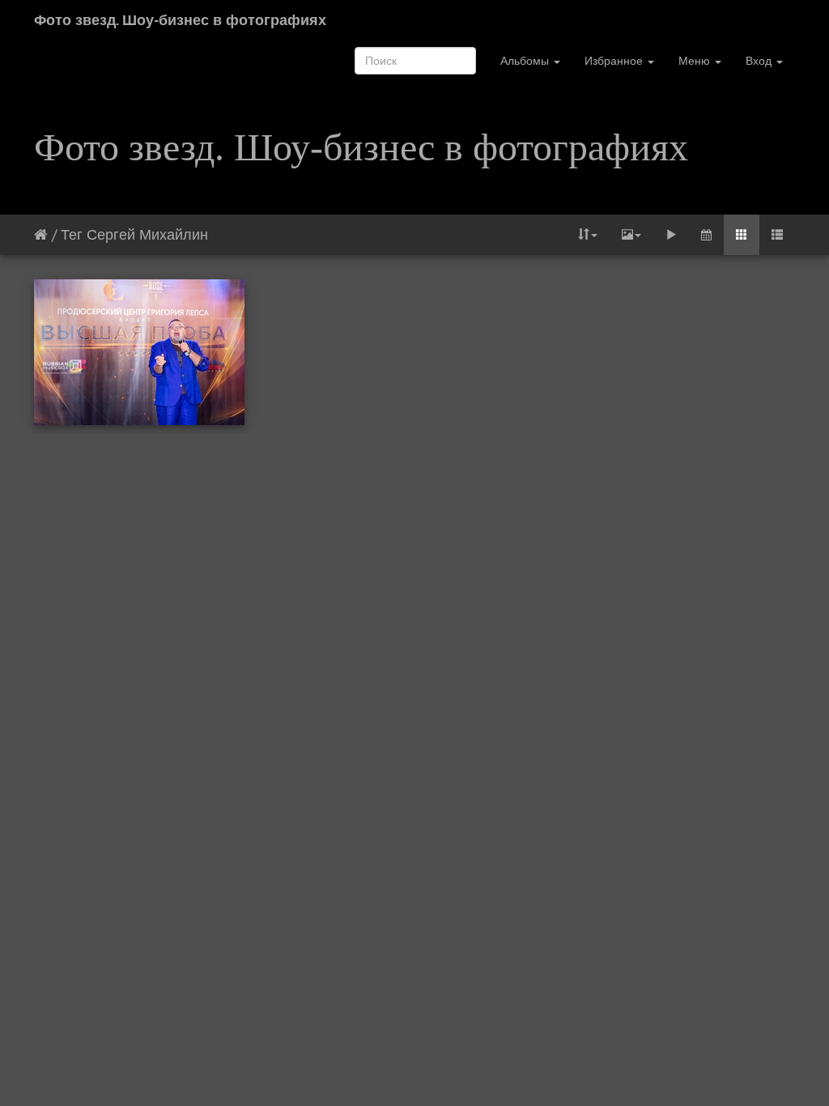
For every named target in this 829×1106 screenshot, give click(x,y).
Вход (760, 60)
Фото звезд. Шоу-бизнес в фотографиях (180, 20)
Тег (72, 234)
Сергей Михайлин (147, 234)
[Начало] (41, 234)
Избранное (615, 60)
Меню (695, 60)
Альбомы (526, 60)
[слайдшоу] (671, 235)
